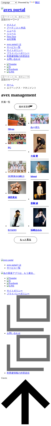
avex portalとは (14, 44)
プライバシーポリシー (18, 53)
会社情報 (11, 39)
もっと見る (25, 239)
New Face (11, 36)
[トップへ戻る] (25, 423)
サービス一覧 (13, 47)
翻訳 (37, 2)
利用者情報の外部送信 (18, 56)
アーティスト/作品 (16, 28)
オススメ (11, 25)
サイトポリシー (15, 50)
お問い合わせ (13, 59)
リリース (11, 33)
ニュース (11, 31)
